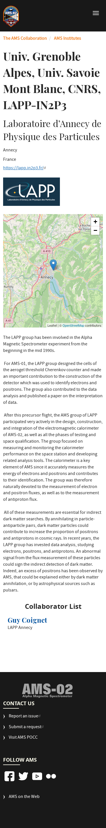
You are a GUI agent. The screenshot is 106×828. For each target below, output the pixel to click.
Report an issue (23, 716)
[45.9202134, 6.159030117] (53, 265)
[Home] (11, 16)
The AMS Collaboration (25, 38)
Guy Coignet (27, 619)
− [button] (95, 230)
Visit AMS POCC (23, 738)
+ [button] (95, 221)
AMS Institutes (67, 38)
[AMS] (47, 690)
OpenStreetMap (73, 325)
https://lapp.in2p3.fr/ (23, 168)
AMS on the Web (24, 797)
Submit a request (25, 727)
